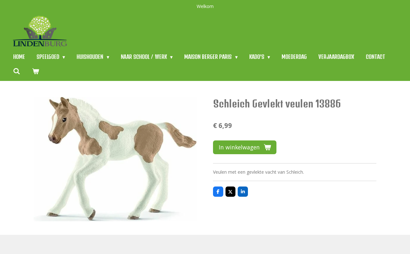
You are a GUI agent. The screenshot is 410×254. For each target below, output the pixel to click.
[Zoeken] (16, 71)
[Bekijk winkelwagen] (35, 71)
